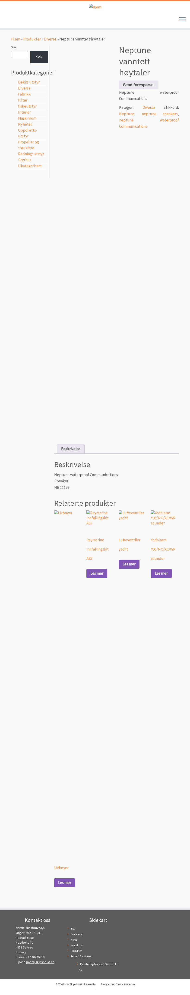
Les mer (64, 882)
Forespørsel (77, 934)
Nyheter (25, 124)
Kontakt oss (77, 945)
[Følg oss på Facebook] (8, 20)
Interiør (24, 112)
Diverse (50, 39)
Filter (22, 100)
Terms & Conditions (81, 956)
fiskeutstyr (27, 106)
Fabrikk (24, 94)
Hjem (15, 39)
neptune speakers (160, 113)
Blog (73, 928)
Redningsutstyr (31, 153)
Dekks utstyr (29, 82)
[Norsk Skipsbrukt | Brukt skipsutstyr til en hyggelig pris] (95, 6)
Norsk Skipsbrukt (72, 984)
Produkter (32, 39)
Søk (13, 47)
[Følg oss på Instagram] (15, 20)
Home (74, 939)
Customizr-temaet (126, 984)
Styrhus (24, 159)
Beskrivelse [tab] (70, 448)
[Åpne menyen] (182, 19)
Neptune (126, 113)
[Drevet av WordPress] (97, 983)
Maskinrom (27, 118)
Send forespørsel (139, 84)
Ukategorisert (30, 165)
